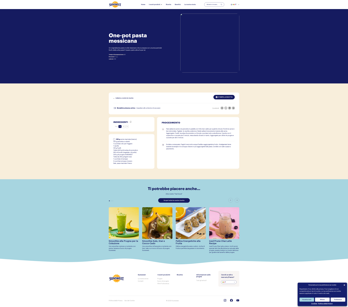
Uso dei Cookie (129, 300)
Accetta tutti (306, 299)
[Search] (221, 4)
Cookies (314, 303)
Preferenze (338, 299)
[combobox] (214, 4)
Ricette (180, 275)
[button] (344, 285)
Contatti (140, 281)
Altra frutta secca (163, 283)
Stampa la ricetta (225, 97)
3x (127, 126)
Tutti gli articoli (201, 280)
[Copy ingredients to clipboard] (131, 122)
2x (123, 126)
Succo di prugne (163, 281)
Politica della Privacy (325, 303)
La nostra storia (143, 278)
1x (120, 126)
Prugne (159, 278)
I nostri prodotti (163, 275)
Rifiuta (322, 299)
